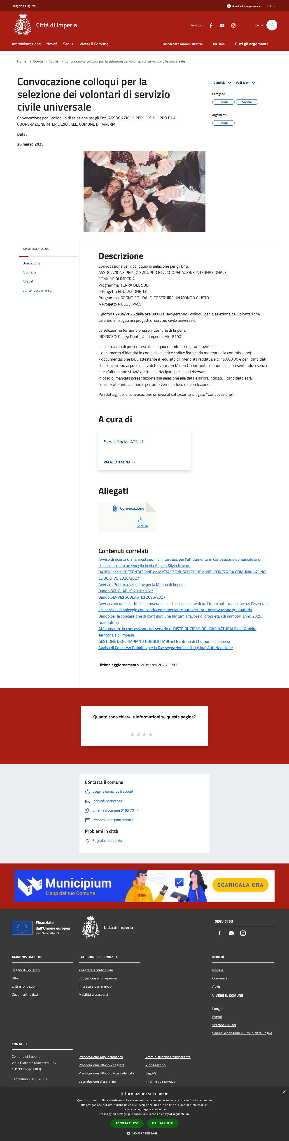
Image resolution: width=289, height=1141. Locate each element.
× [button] (284, 1092)
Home (21, 61)
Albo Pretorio (155, 1065)
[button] (144, 1133)
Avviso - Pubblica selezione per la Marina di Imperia (142, 584)
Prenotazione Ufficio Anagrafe (101, 1065)
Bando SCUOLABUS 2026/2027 (125, 591)
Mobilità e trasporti (93, 994)
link (188, 1114)
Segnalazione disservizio (97, 1081)
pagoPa (150, 1073)
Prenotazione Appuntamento (101, 1057)
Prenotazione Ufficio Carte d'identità (106, 1073)
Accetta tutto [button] (127, 1123)
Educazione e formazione (98, 978)
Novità (38, 61)
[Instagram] (231, 25)
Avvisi (53, 61)
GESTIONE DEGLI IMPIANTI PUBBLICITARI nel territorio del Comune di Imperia (164, 641)
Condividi (220, 82)
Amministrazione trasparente (168, 1057)
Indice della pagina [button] (36, 248)
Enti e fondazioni (24, 986)
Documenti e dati (25, 994)
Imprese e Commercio (95, 986)
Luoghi (217, 1008)
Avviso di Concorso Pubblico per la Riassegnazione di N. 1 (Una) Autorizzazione (165, 648)
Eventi (217, 1016)
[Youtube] (220, 25)
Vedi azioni (243, 82)
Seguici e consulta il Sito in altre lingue (242, 1033)
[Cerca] (271, 25)
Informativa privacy (160, 1081)
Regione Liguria (24, 6)
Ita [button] (269, 6)
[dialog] (144, 1114)
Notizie (217, 970)
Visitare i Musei (224, 1025)
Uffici (16, 978)
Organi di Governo (26, 970)
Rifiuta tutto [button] (162, 1123)
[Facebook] (209, 25)
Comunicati (221, 978)
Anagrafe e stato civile (96, 970)
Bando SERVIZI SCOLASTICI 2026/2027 (131, 597)
